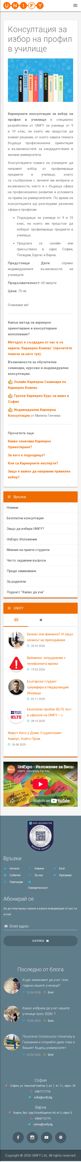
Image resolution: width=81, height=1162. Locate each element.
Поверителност (38, 887)
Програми (65, 875)
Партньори (16, 882)
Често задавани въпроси (26, 560)
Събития (14, 875)
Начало (14, 868)
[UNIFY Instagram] (32, 1137)
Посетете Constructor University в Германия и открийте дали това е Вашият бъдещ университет (48, 1042)
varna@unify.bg (43, 1124)
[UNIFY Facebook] (18, 1137)
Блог (61, 868)
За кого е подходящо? (26, 455)
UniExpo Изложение (22, 539)
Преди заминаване (21, 571)
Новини (12, 508)
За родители (16, 582)
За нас (38, 875)
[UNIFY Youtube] (46, 1137)
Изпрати (38, 941)
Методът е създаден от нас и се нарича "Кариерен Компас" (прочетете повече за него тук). (40, 348)
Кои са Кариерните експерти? (33, 463)
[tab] (15, 620)
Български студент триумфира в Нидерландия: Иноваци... (48, 687)
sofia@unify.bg (43, 1097)
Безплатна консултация (25, 518)
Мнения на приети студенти (28, 550)
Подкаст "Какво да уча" (25, 592)
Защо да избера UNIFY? (25, 529)
